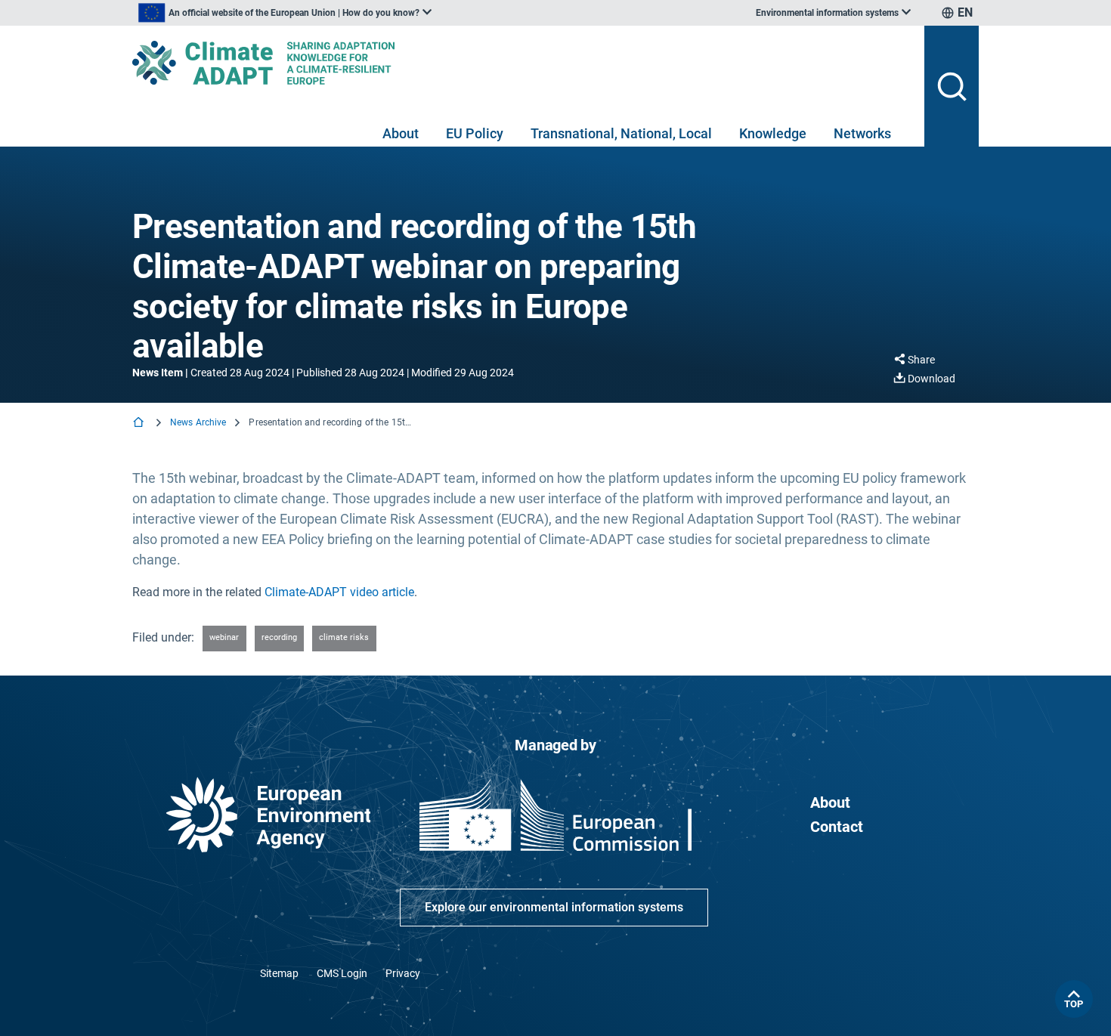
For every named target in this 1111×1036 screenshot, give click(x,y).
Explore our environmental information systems (554, 907)
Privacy (402, 973)
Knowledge (772, 133)
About (400, 133)
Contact (836, 827)
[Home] (139, 423)
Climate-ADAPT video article (339, 592)
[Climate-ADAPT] (522, 63)
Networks (862, 133)
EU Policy (474, 133)
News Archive (198, 422)
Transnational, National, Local (621, 133)
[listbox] (285, 13)
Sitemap (279, 973)
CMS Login (342, 973)
